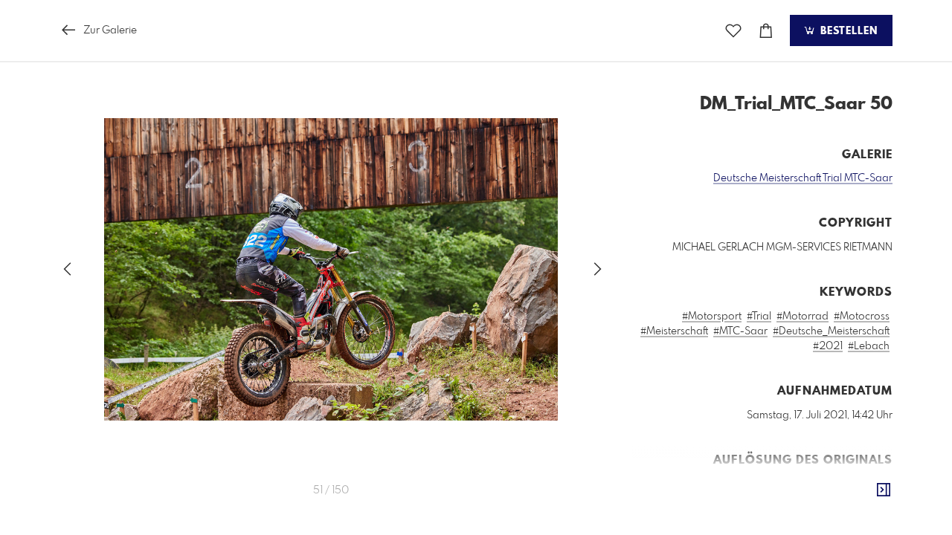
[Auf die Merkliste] (733, 31)
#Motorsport (712, 316)
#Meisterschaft (674, 331)
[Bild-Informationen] (883, 490)
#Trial (759, 316)
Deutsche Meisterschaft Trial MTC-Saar (802, 178)
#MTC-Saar (740, 331)
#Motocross (862, 316)
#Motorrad (802, 316)
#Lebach (869, 346)
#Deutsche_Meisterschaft (831, 331)
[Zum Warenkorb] (766, 31)
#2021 (828, 346)
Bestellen (847, 31)
